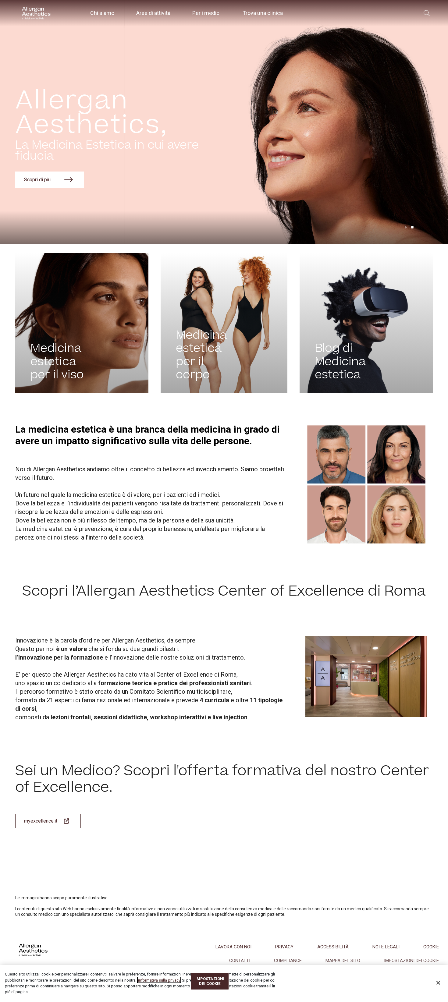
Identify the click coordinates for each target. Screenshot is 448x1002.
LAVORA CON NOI (233, 947)
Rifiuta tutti (294, 981)
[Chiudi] (438, 983)
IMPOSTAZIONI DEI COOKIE (411, 960)
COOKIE (431, 947)
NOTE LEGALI (386, 947)
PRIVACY (284, 947)
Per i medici (206, 13)
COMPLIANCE (288, 960)
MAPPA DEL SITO (342, 960)
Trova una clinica (263, 13)
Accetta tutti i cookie (378, 981)
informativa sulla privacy (159, 980)
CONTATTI (239, 960)
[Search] (427, 13)
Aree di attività (153, 13)
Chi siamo (102, 13)
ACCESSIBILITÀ (333, 947)
